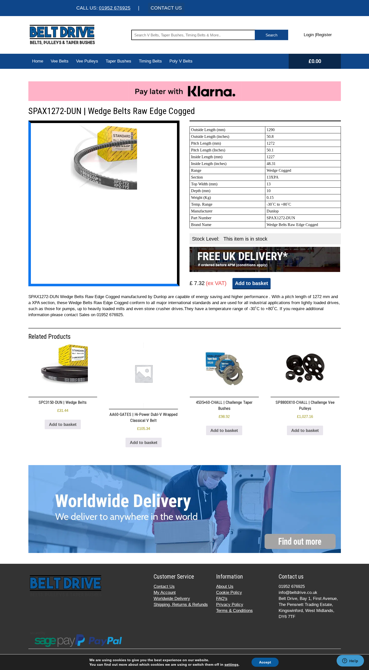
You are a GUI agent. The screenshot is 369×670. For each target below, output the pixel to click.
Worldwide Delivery (172, 598)
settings (231, 664)
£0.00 (315, 61)
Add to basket (251, 283)
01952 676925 (115, 8)
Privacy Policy (229, 604)
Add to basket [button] (63, 424)
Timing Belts (150, 61)
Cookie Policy (229, 592)
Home (37, 61)
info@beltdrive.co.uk (298, 592)
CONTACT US (166, 8)
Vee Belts (60, 61)
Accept (265, 662)
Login (309, 34)
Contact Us (164, 586)
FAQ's (221, 598)
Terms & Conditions (234, 610)
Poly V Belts (181, 61)
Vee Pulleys (87, 61)
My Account (165, 592)
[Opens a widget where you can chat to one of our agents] (350, 661)
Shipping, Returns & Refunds (181, 604)
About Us (224, 586)
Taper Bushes (118, 61)
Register (324, 34)
